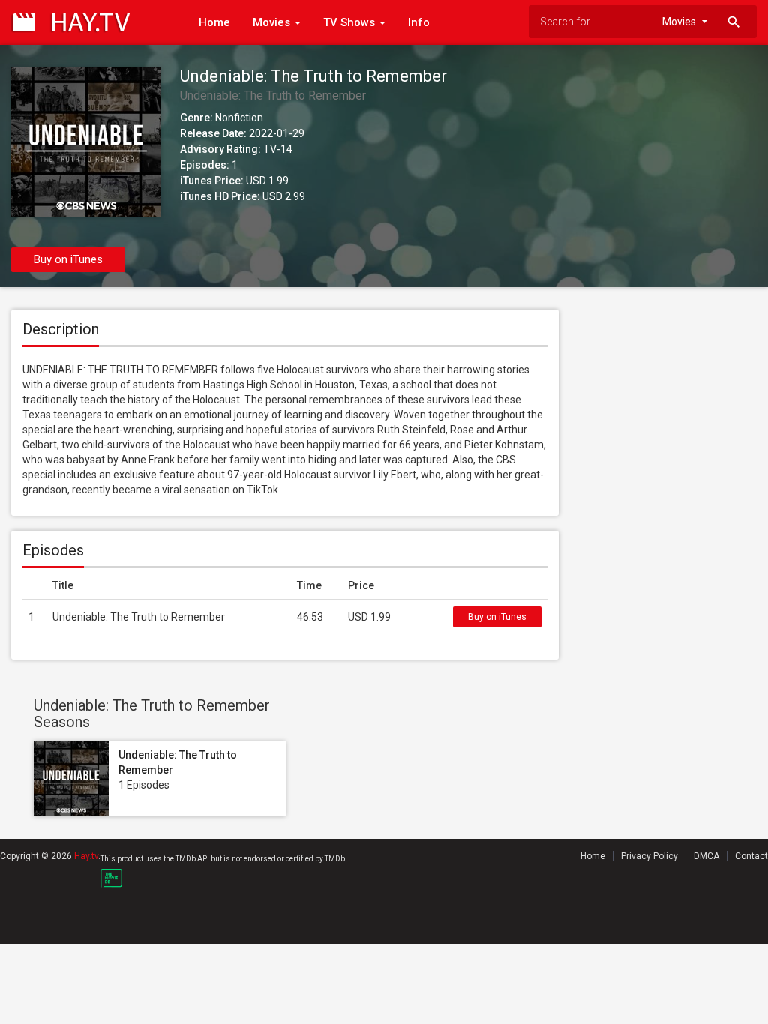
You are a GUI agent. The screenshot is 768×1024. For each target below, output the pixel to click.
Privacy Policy (649, 856)
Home (214, 22)
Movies (273, 22)
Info (419, 22)
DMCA (706, 856)
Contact (751, 856)
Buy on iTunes (68, 259)
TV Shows (350, 22)
